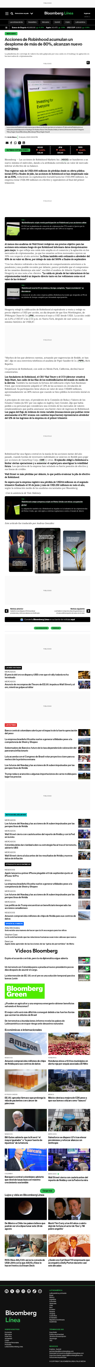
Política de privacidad (56, 1334)
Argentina (52, 1299)
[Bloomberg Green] (47, 991)
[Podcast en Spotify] (40, 1291)
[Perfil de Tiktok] (34, 1291)
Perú (50, 1307)
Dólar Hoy (8, 1336)
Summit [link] (57, 22)
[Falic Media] (87, 17)
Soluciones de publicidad (57, 1357)
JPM (31, 315)
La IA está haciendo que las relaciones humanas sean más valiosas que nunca (40, 937)
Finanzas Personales (12, 1342)
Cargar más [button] (47, 1191)
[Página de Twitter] (12, 1291)
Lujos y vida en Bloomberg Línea (24, 1195)
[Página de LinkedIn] (29, 1291)
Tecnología (53, 1338)
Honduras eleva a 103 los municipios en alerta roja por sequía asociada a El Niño (68, 1062)
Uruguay (52, 1314)
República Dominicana (57, 1320)
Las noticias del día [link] (16, 22)
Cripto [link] (67, 22)
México (51, 1297)
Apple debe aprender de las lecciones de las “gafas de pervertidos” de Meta (39, 944)
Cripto (7, 1340)
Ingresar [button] (87, 13)
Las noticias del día (41, 628)
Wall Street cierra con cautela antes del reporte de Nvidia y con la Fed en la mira (68, 1179)
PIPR (81, 360)
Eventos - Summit (55, 1349)
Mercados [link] (45, 22)
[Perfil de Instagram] (23, 1291)
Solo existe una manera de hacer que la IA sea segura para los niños (36, 930)
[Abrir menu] (7, 13)
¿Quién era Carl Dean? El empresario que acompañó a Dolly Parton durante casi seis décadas (69, 1263)
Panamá (52, 1312)
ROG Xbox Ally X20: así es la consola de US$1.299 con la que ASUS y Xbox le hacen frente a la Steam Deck (25, 1263)
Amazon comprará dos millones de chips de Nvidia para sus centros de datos (25, 1062)
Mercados (11, 34)
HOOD (65, 159)
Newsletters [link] (32, 22)
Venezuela (52, 1303)
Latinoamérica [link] (80, 22)
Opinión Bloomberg (14, 924)
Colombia (52, 1301)
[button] (88, 62)
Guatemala (53, 1322)
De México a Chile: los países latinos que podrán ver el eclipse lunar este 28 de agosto (25, 1226)
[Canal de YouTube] (18, 1291)
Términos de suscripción (57, 1336)
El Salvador (53, 1318)
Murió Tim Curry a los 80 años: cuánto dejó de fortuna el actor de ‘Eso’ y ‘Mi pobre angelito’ (67, 1226)
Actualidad (8, 1338)
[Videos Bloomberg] (47, 951)
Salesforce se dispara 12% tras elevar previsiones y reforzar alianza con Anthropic (25, 612)
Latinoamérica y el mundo (57, 1293)
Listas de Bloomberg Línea (14, 1347)
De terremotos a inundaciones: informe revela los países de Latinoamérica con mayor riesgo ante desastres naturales (35, 1022)
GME (42, 460)
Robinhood (55, 628)
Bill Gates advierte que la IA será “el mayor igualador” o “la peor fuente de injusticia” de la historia (23, 1140)
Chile (51, 1305)
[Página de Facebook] (6, 1291)
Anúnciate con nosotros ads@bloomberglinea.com (66, 1353)
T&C (50, 1340)
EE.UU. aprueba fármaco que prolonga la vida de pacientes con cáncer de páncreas (25, 1100)
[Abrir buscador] (12, 13)
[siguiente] (88, 611)
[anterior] (6, 611)
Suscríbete (53, 1332)
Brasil (51, 1295)
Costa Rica (53, 1316)
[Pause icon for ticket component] (6, 27)
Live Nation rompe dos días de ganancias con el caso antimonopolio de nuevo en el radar (69, 612)
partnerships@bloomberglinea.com (61, 1351)
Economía (8, 1332)
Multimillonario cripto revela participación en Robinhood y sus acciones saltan (54, 223)
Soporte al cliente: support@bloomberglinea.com (66, 1355)
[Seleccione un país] (32, 13)
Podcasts (8, 1344)
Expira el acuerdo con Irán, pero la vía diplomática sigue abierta (36, 958)
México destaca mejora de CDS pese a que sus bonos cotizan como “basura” (67, 1099)
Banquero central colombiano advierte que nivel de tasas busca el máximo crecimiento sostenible (24, 1180)
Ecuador (52, 1309)
